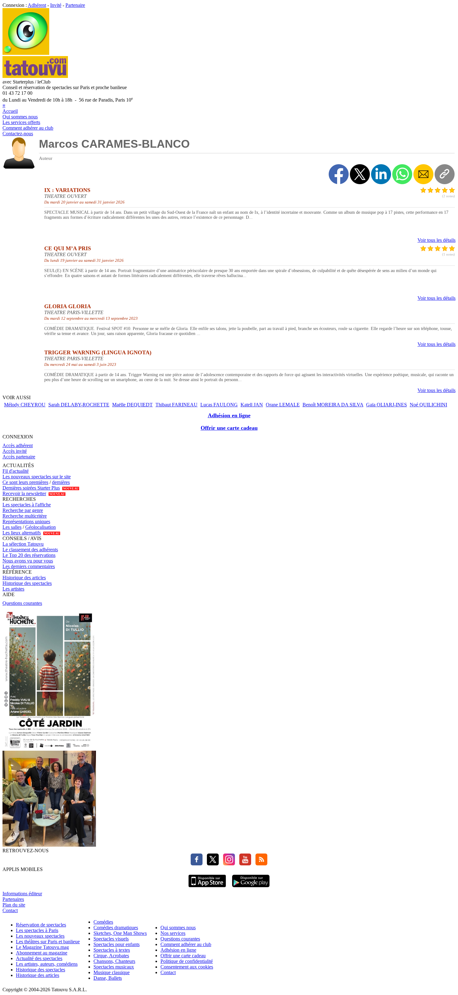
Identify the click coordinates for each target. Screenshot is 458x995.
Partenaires (13, 899)
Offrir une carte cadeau (229, 428)
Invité (55, 5)
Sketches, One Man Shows (120, 933)
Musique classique (111, 972)
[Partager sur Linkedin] (381, 174)
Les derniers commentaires (28, 566)
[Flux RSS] (259, 863)
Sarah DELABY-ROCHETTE (78, 404)
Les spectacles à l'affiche (26, 504)
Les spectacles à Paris (37, 930)
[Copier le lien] (445, 174)
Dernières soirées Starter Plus (31, 487)
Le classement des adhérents (30, 549)
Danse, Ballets (107, 978)
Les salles (11, 527)
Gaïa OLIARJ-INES (386, 404)
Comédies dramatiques (115, 927)
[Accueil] (25, 53)
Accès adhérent (17, 445)
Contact (10, 910)
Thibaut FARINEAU (176, 404)
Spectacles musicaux (113, 966)
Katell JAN (252, 404)
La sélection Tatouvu (23, 544)
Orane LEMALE (283, 404)
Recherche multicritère (24, 516)
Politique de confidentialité (186, 961)
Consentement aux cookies (186, 966)
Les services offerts (21, 122)
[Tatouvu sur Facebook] (197, 863)
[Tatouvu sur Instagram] (227, 863)
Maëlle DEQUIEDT (132, 404)
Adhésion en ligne (229, 415)
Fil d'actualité (15, 471)
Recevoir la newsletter (24, 493)
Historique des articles (24, 577)
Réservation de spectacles (41, 924)
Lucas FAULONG (219, 404)
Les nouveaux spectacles (40, 936)
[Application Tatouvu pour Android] (251, 888)
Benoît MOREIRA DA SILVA (333, 404)
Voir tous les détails (436, 240)
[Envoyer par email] (423, 174)
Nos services (172, 933)
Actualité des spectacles (39, 958)
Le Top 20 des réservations (28, 555)
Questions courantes (22, 603)
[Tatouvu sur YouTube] (243, 863)
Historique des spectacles (27, 583)
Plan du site (13, 904)
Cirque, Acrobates (111, 955)
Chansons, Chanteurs (114, 961)
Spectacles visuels (111, 938)
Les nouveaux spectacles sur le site (36, 476)
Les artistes (13, 588)
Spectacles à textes (111, 950)
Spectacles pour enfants (116, 944)
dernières (61, 482)
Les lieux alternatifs (21, 532)
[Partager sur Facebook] (339, 174)
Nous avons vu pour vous (27, 560)
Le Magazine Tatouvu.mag (42, 947)
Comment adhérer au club (27, 128)
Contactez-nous (17, 133)
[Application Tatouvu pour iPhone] (207, 888)
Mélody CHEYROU (24, 404)
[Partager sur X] (360, 174)
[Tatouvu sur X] (211, 863)
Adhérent (37, 5)
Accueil (10, 111)
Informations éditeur (22, 893)
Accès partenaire (18, 456)
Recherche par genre (22, 510)
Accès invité (14, 451)
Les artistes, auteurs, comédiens (47, 964)
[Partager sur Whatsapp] (402, 174)
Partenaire (75, 5)
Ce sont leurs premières (25, 482)
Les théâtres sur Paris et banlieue (48, 941)
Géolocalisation (40, 527)
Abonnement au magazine (41, 952)
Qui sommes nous (20, 116)
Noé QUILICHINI (428, 404)
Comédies (103, 922)
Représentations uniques (26, 521)
